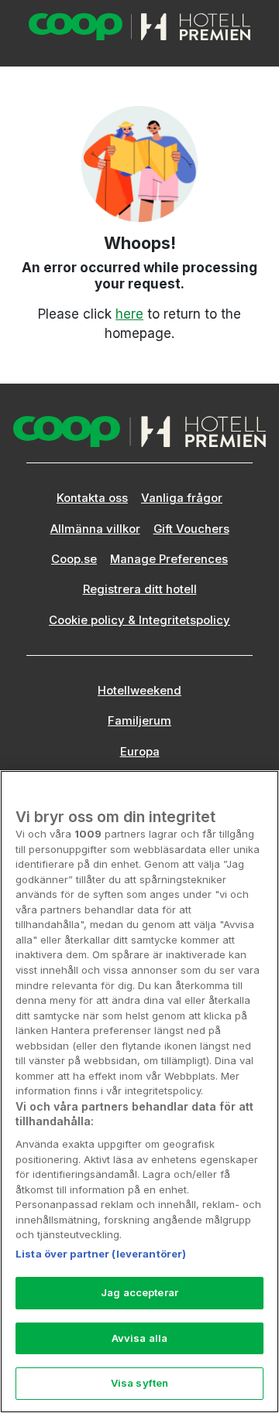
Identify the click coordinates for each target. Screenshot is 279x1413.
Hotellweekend (139, 691)
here (129, 314)
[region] (139, 1091)
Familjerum (139, 721)
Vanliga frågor (181, 498)
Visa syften (139, 1383)
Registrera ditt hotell (140, 589)
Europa (140, 752)
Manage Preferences (169, 559)
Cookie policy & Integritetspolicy (139, 620)
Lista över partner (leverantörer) (101, 1253)
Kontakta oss (92, 498)
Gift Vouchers (191, 529)
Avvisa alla (139, 1338)
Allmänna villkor (95, 529)
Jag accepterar (139, 1292)
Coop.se (74, 559)
